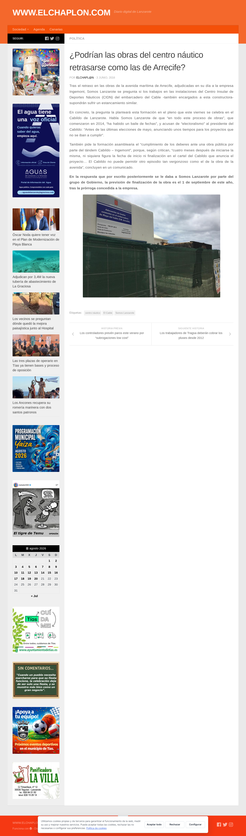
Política (77, 38)
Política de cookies (96, 828)
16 (56, 572)
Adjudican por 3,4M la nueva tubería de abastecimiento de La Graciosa (34, 281)
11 (22, 572)
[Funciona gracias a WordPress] (30, 828)
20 (36, 578)
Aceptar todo (154, 824)
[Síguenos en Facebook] (47, 38)
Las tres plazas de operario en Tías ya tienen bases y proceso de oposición (36, 365)
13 (36, 572)
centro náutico (92, 312)
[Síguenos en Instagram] (57, 38)
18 (22, 578)
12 (29, 572)
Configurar (195, 824)
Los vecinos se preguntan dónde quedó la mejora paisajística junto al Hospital (33, 323)
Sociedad (19, 29)
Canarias (56, 29)
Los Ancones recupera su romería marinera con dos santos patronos (32, 407)
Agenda (39, 29)
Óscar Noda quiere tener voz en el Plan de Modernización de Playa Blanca (36, 239)
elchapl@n (85, 77)
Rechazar (175, 824)
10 (16, 572)
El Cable (107, 312)
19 (29, 578)
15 (49, 572)
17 (16, 578)
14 (42, 572)
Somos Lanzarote (124, 312)
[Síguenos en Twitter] (52, 38)
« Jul (34, 596)
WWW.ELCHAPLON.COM (62, 12)
